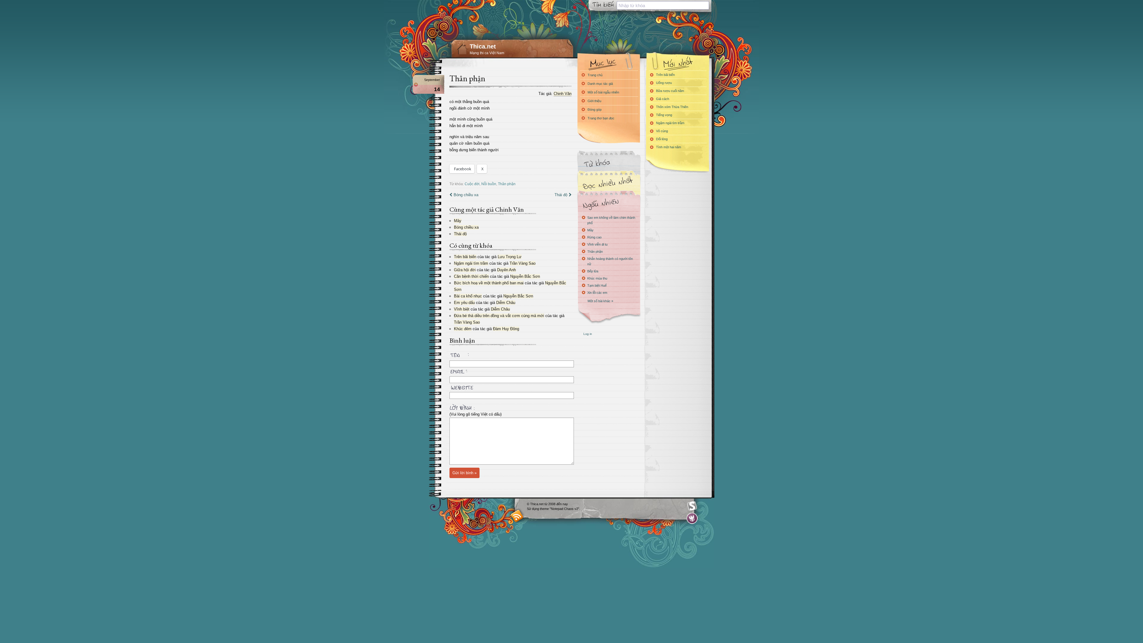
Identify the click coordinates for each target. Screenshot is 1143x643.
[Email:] (510, 370)
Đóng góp (595, 109)
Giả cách (662, 99)
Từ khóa (608, 163)
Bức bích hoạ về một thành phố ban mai (489, 283)
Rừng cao (594, 237)
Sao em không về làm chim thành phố (611, 220)
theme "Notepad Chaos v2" (559, 509)
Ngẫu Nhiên (608, 203)
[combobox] (663, 5)
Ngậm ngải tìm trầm (471, 263)
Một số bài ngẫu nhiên (603, 92)
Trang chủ (595, 75)
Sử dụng (533, 509)
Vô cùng (662, 131)
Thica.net (483, 46)
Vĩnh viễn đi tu (597, 244)
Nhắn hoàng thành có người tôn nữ (610, 261)
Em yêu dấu (464, 302)
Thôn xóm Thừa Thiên (672, 107)
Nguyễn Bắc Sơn (525, 276)
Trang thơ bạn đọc (601, 118)
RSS (517, 515)
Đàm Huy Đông (506, 329)
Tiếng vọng (664, 115)
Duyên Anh (506, 270)
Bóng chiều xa (466, 195)
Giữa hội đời (465, 270)
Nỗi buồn (488, 184)
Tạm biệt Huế (597, 285)
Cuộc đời (472, 184)
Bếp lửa (592, 271)
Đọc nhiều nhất (608, 183)
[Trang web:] (510, 386)
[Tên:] (510, 356)
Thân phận (467, 78)
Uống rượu (664, 83)
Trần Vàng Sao (522, 263)
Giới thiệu (594, 101)
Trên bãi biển (465, 257)
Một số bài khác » (600, 301)
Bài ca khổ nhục (468, 296)
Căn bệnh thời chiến (471, 276)
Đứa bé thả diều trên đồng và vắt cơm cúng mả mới (499, 315)
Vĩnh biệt (461, 309)
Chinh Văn (563, 93)
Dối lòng (662, 139)
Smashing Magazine (692, 506)
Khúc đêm (462, 329)
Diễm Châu (505, 302)
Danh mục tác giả (600, 83)
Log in (587, 333)
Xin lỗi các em (597, 292)
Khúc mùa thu (597, 278)
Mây (457, 221)
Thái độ (561, 195)
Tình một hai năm (668, 147)
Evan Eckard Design (692, 518)
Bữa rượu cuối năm (670, 91)
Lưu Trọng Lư (509, 257)
